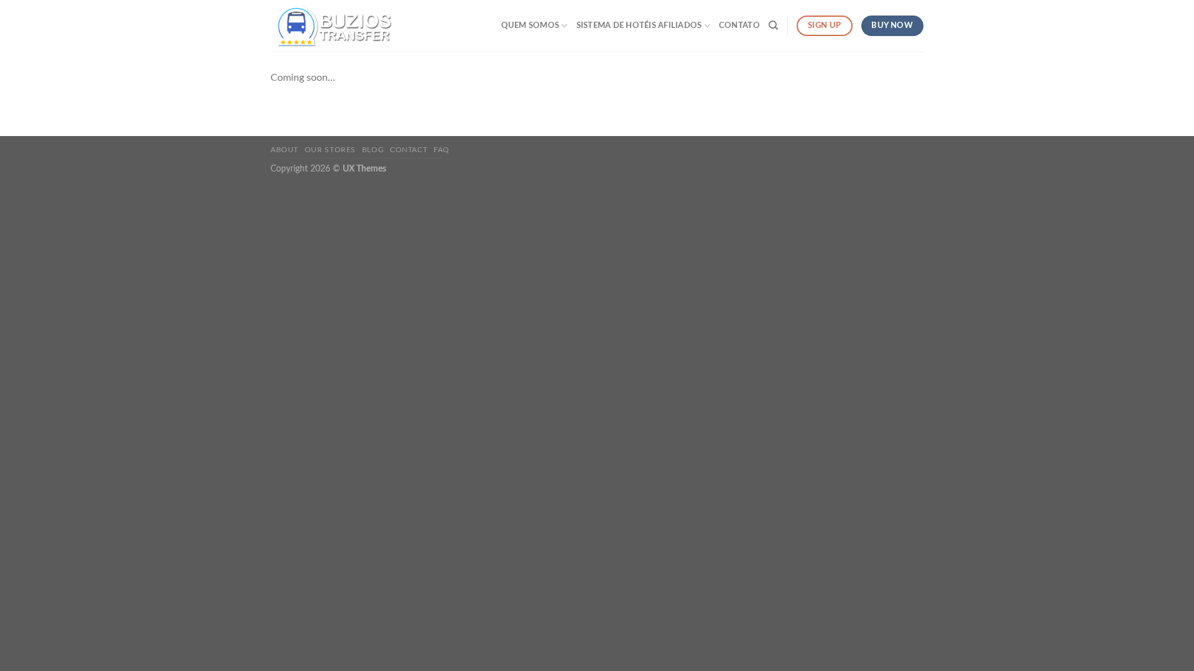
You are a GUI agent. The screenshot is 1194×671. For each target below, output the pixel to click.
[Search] (773, 25)
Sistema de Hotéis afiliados (639, 25)
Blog (373, 149)
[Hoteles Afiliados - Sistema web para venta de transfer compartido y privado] (333, 25)
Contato (739, 25)
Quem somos (530, 25)
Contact (408, 149)
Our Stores (330, 149)
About (284, 149)
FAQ (441, 149)
